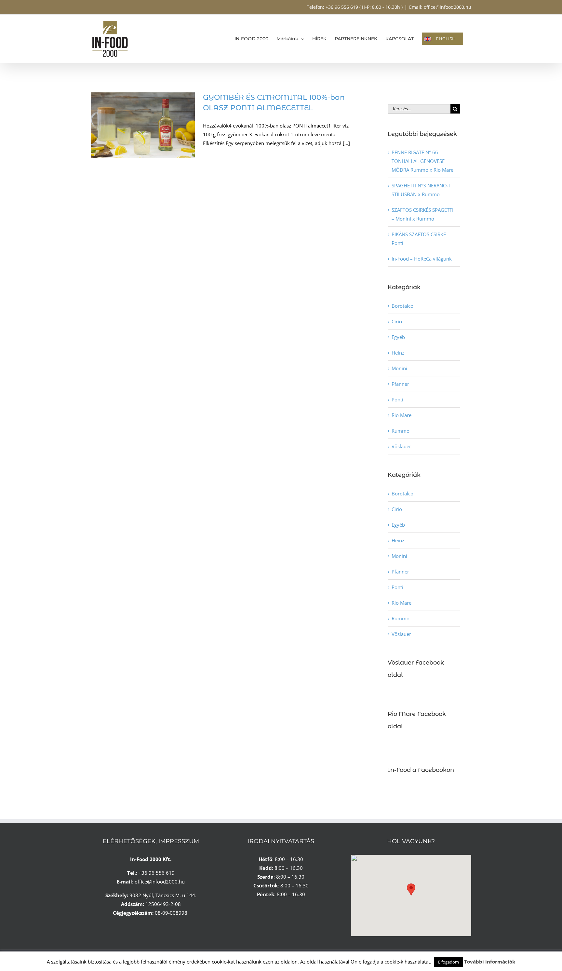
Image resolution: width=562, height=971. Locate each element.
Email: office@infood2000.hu (440, 7)
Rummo (400, 430)
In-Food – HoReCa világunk (422, 258)
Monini (399, 368)
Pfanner (400, 384)
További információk (489, 961)
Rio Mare (401, 415)
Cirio (397, 321)
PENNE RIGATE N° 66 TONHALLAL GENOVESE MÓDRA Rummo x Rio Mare (422, 161)
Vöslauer (401, 446)
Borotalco (402, 306)
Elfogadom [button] (448, 962)
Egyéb (398, 337)
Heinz (398, 352)
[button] (411, 889)
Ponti (397, 399)
